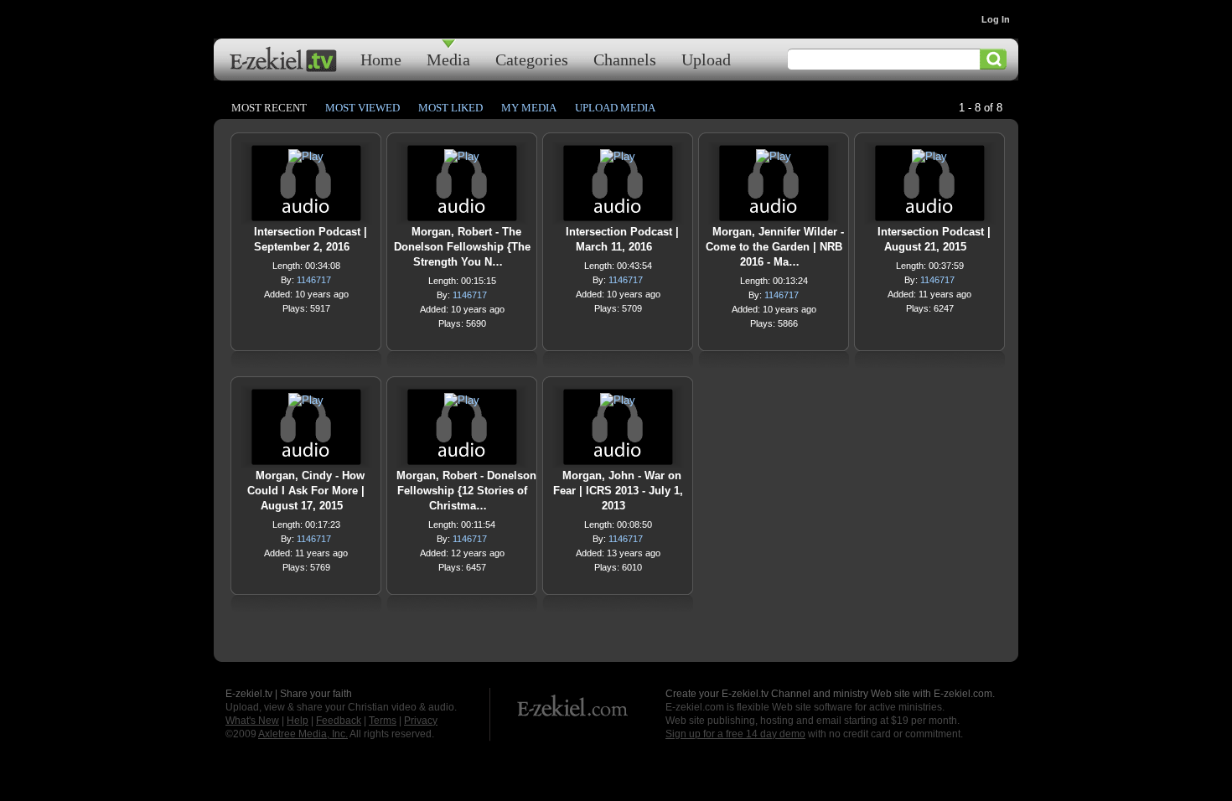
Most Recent (269, 107)
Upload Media (615, 107)
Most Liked (450, 107)
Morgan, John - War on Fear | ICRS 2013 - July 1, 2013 (618, 490)
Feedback (338, 720)
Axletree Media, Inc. (303, 734)
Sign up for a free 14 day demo (735, 734)
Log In (995, 19)
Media (448, 59)
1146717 (314, 280)
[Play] (306, 160)
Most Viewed (362, 107)
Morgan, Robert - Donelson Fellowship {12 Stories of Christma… (466, 490)
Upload (706, 59)
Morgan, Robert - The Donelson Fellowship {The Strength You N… (462, 246)
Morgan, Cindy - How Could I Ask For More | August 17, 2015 (306, 490)
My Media (528, 107)
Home (380, 59)
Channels (624, 59)
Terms (382, 720)
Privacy (420, 720)
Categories (531, 59)
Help (297, 720)
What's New (252, 720)
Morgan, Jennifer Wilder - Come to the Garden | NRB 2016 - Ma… (775, 246)
